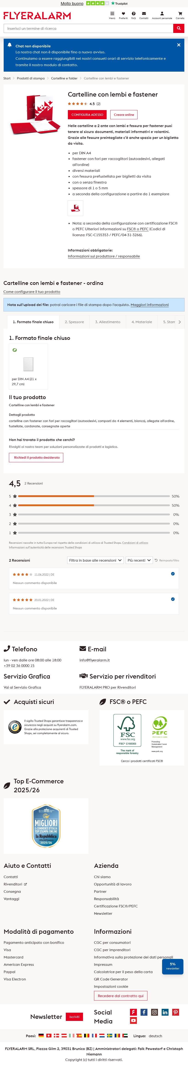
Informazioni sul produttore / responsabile (104, 256)
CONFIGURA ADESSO (87, 115)
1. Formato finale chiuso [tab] (33, 321)
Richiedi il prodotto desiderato (37, 457)
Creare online (124, 115)
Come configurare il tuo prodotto (31, 291)
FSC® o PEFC (138, 229)
